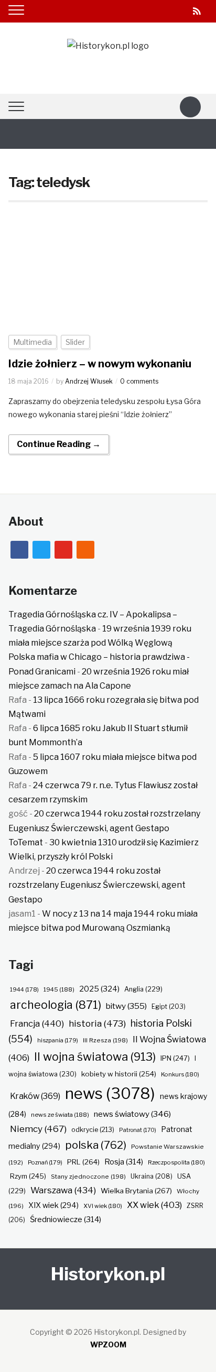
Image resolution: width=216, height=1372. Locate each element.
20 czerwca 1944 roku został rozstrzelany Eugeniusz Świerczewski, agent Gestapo (97, 885)
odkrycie (92, 1130)
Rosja (123, 1162)
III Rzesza (105, 1040)
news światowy (132, 1114)
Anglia (143, 989)
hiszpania (57, 1040)
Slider (75, 341)
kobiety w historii (118, 1074)
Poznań (45, 1162)
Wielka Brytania (136, 1190)
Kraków (35, 1096)
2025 (99, 989)
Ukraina (151, 1176)
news (110, 1093)
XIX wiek (53, 1205)
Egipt (169, 1006)
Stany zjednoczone (88, 1176)
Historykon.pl (108, 1273)
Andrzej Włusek (89, 381)
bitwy (126, 1006)
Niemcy (38, 1128)
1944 (24, 989)
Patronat (137, 1130)
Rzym (28, 1176)
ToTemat (25, 842)
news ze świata (60, 1114)
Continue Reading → (59, 444)
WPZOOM (108, 1344)
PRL (83, 1162)
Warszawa (63, 1190)
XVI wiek (102, 1206)
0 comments (139, 381)
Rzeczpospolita (176, 1162)
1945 (59, 989)
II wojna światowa (95, 1056)
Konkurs (180, 1074)
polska (95, 1144)
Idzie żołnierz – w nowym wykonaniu (99, 363)
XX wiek (154, 1205)
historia (97, 1023)
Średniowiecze (65, 1219)
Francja (37, 1023)
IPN (175, 1058)
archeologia (55, 1004)
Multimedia (32, 341)
